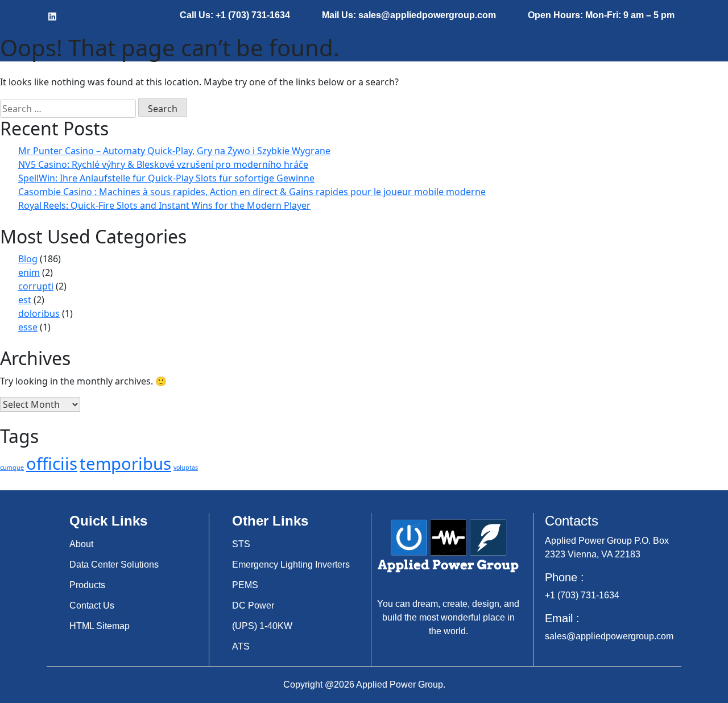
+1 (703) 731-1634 (582, 595)
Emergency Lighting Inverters (291, 564)
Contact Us (91, 605)
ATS (241, 646)
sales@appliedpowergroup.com (609, 636)
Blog (28, 259)
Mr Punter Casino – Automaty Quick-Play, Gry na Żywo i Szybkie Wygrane (174, 150)
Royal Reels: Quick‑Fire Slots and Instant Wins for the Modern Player (164, 205)
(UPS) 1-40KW (262, 626)
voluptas (185, 468)
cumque (12, 468)
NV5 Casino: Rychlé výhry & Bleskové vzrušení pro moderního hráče (163, 164)
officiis (51, 463)
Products (87, 585)
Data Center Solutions (114, 564)
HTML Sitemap (99, 626)
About (81, 544)
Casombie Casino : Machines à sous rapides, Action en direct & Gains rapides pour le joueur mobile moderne (252, 191)
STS (241, 544)
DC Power (253, 605)
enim (29, 272)
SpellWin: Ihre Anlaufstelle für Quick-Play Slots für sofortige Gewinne (166, 178)
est (24, 299)
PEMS (245, 585)
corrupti (35, 286)
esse (28, 327)
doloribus (39, 313)
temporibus (125, 463)
